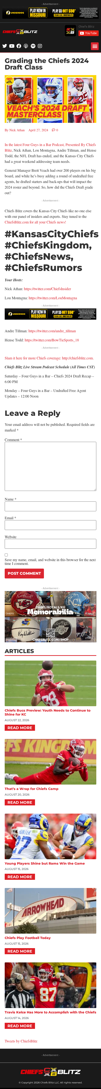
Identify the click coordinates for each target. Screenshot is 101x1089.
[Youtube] (11, 46)
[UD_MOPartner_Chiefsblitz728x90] (50, 17)
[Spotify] (33, 46)
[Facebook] (18, 46)
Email (10, 518)
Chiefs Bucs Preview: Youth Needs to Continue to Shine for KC (47, 712)
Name (10, 499)
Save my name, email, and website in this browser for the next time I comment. (50, 561)
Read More (20, 728)
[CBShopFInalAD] (50, 640)
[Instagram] (40, 46)
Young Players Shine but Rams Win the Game (45, 863)
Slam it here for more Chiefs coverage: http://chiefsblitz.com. (49, 357)
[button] (95, 46)
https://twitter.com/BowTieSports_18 (52, 339)
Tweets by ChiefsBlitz (21, 1040)
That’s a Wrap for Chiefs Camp (31, 789)
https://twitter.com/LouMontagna (53, 297)
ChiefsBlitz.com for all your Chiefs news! (35, 221)
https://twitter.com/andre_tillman (52, 330)
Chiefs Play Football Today (28, 938)
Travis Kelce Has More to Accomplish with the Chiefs (50, 1012)
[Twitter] (4, 46)
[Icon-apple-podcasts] (25, 46)
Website (10, 537)
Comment (13, 440)
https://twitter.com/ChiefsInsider (47, 288)
